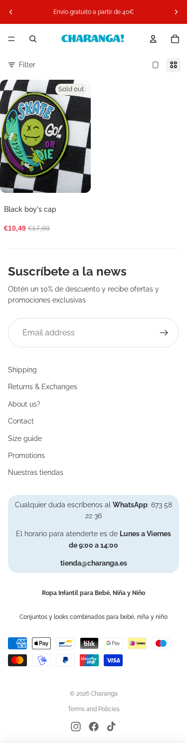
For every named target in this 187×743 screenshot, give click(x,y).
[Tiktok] (111, 727)
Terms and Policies (94, 709)
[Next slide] (176, 12)
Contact (21, 421)
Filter (27, 65)
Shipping (22, 370)
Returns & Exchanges (42, 387)
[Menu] (11, 38)
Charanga (104, 693)
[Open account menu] (153, 39)
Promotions (26, 455)
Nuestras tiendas (35, 472)
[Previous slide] (11, 12)
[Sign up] (164, 332)
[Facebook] (94, 727)
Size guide (25, 439)
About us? (24, 404)
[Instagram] (76, 727)
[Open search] (33, 39)
